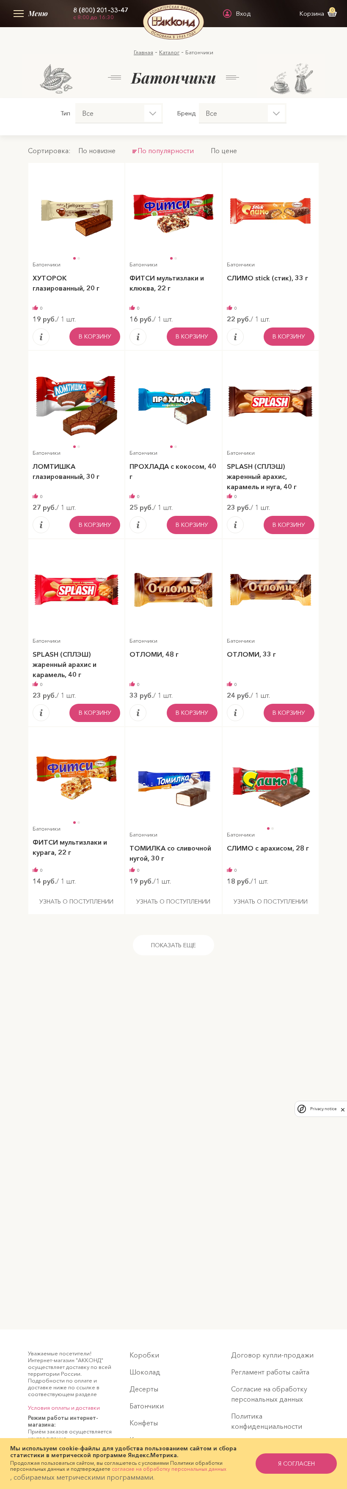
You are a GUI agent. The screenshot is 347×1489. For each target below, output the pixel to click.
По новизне (97, 150)
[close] (342, 1109)
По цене (224, 150)
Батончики (146, 1406)
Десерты (143, 1389)
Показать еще (173, 945)
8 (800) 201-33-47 (100, 10)
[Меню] (17, 13)
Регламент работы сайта (270, 1372)
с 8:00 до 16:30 (93, 17)
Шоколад (144, 1372)
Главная (143, 52)
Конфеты (143, 1423)
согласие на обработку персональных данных (169, 1469)
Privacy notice (323, 1108)
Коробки (144, 1355)
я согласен (296, 1463)
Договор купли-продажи (272, 1355)
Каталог (169, 52)
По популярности (166, 150)
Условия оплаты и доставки (64, 1407)
